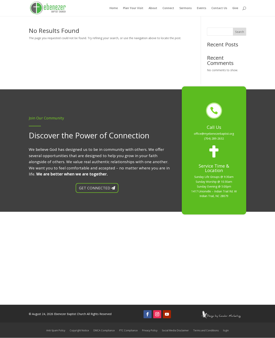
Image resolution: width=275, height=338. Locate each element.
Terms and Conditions (206, 330)
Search (239, 32)
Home (114, 8)
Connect (168, 8)
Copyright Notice (79, 330)
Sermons (185, 8)
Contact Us (219, 8)
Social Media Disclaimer (175, 330)
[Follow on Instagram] (157, 314)
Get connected (94, 188)
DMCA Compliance (104, 330)
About (153, 8)
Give (235, 8)
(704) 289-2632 (214, 138)
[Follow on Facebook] (148, 314)
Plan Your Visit (133, 8)
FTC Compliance (128, 330)
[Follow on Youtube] (167, 314)
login (226, 330)
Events (201, 8)
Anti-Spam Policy (55, 330)
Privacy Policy (149, 330)
